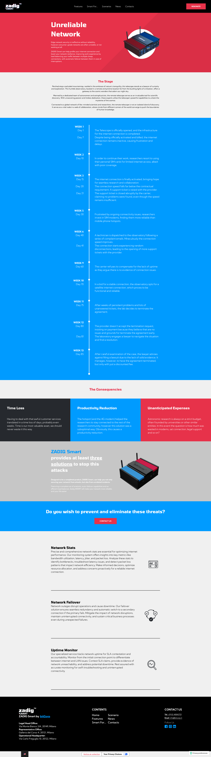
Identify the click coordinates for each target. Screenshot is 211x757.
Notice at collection (92, 754)
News (118, 6)
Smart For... (92, 6)
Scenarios (106, 6)
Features (78, 6)
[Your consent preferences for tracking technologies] (199, 753)
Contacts (129, 6)
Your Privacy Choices (113, 754)
